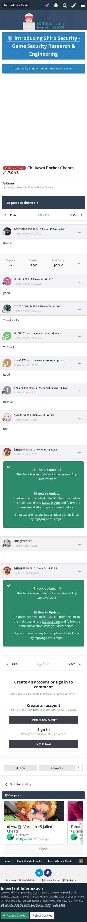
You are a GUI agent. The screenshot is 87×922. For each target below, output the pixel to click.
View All (43, 849)
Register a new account (43, 720)
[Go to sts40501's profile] (7, 336)
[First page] (5, 215)
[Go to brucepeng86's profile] (7, 308)
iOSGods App (51, 503)
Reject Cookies (42, 915)
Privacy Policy (51, 880)
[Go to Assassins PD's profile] (7, 231)
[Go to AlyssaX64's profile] (10, 837)
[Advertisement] (43, 119)
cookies (32, 892)
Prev (13, 214)
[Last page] (82, 215)
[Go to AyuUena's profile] (7, 417)
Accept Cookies (16, 915)
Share (21, 768)
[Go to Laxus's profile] (7, 452)
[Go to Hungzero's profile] (7, 543)
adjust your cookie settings (17, 904)
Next (73, 214)
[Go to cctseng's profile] (7, 281)
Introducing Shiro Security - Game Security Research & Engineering (43, 46)
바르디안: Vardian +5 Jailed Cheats (29, 829)
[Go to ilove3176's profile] (7, 363)
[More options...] (80, 232)
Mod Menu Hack (15, 168)
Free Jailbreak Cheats (40, 187)
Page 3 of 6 (43, 214)
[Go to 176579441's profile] (7, 390)
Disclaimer (71, 880)
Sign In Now (43, 744)
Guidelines (59, 904)
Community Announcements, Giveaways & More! (43, 68)
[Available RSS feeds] (80, 861)
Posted (27, 234)
